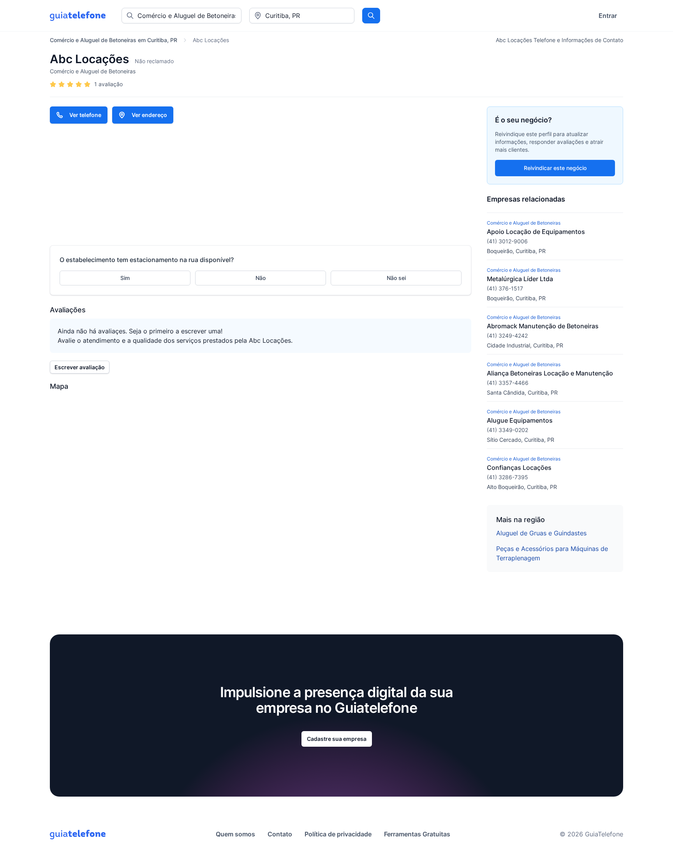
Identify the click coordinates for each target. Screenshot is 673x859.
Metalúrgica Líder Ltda (520, 279)
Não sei (396, 278)
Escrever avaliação (80, 367)
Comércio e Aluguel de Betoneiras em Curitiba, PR (113, 40)
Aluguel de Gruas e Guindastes (541, 533)
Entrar (608, 15)
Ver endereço (149, 115)
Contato (280, 834)
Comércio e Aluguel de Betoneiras (93, 71)
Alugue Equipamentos (520, 420)
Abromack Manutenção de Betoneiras (543, 326)
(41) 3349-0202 (507, 430)
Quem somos (235, 834)
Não (260, 278)
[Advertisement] (260, 184)
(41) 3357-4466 (508, 382)
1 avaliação (108, 84)
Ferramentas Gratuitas (417, 834)
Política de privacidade (338, 834)
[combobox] (301, 15)
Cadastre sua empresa (336, 738)
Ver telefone (85, 115)
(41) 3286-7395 (507, 477)
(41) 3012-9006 (507, 241)
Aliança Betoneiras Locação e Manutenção (550, 373)
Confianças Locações (519, 467)
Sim (125, 278)
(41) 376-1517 (505, 288)
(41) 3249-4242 (507, 335)
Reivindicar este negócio (555, 168)
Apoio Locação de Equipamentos (536, 232)
